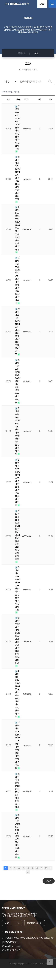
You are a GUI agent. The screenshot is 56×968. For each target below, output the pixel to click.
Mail (42, 4)
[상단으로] (49, 962)
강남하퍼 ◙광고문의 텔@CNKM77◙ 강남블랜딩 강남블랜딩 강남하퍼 (17, 228)
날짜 (50, 99)
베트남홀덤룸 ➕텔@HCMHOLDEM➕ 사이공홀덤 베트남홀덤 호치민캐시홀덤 (17, 535)
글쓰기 (48, 881)
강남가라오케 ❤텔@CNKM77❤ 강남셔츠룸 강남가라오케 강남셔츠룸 (17, 588)
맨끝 (28, 872)
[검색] (50, 81)
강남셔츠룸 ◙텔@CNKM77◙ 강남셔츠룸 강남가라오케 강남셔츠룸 (17, 836)
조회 (39, 99)
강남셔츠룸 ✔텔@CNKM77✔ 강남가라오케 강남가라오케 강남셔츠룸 (17, 127)
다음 (50, 868)
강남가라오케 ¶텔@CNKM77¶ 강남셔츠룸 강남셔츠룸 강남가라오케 (17, 178)
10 (46, 868)
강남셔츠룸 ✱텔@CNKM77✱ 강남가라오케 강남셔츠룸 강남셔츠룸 (17, 381)
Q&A (36, 53)
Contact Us (32, 923)
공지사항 (22, 53)
